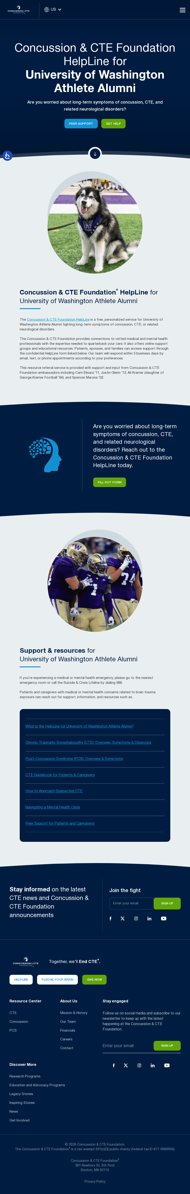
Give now (94, 980)
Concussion (19, 1021)
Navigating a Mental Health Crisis (52, 807)
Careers (66, 1039)
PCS (13, 1030)
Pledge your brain (57, 980)
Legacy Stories (21, 1094)
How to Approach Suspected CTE (53, 791)
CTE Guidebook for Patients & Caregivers (60, 775)
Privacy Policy (95, 1181)
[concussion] (22, 9)
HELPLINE (21, 980)
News (14, 1111)
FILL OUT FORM (109, 482)
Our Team (68, 1021)
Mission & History (74, 1013)
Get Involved (19, 1120)
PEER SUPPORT (81, 124)
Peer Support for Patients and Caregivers (59, 823)
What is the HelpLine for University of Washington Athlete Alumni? (79, 726)
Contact (66, 1048)
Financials (67, 1030)
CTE (13, 1013)
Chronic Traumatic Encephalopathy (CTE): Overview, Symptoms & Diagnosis (88, 742)
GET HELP (113, 124)
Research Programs (25, 1076)
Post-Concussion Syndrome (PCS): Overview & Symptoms (74, 759)
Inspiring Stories (22, 1103)
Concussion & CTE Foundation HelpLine (58, 319)
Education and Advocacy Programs (37, 1085)
